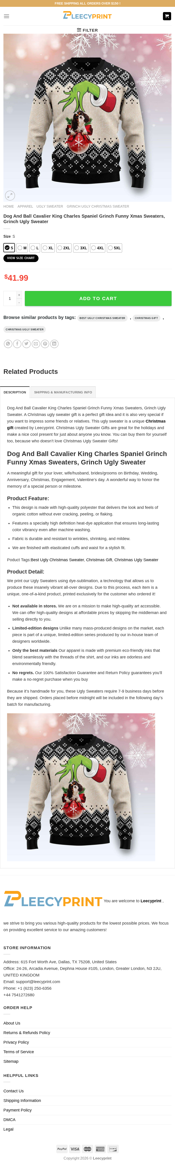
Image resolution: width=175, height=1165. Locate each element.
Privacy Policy (16, 1042)
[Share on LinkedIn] (54, 344)
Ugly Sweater (49, 206)
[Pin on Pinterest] (45, 344)
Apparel (25, 206)
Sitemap (10, 1061)
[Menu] (6, 16)
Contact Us (13, 1091)
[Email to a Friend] (36, 344)
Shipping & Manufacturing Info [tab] (63, 392)
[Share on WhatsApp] (8, 344)
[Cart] (167, 16)
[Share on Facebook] (17, 344)
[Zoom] (10, 196)
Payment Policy (17, 1110)
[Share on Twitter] (26, 344)
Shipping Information (22, 1100)
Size (7, 236)
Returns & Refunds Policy (26, 1032)
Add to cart (98, 298)
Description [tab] (15, 392)
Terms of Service (18, 1052)
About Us (11, 1023)
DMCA (9, 1119)
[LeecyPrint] (87, 16)
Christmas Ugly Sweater (25, 329)
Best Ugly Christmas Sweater (102, 318)
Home (8, 206)
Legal (8, 1129)
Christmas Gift (146, 318)
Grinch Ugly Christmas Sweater (98, 206)
